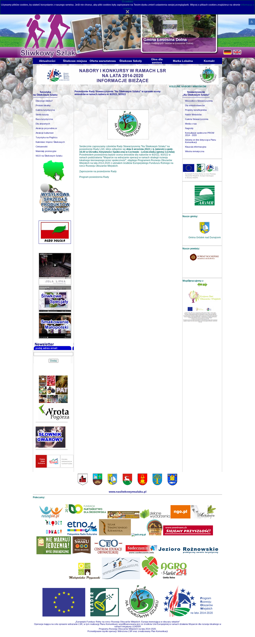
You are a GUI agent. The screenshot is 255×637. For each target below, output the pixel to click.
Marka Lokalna (183, 60)
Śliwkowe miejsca (75, 60)
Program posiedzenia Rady (94, 177)
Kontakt (209, 60)
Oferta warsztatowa (103, 60)
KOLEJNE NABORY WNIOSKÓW (168, 86)
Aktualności (47, 60)
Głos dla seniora (157, 61)
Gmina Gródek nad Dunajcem (204, 237)
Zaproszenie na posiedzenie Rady (98, 171)
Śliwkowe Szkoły (130, 60)
